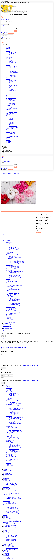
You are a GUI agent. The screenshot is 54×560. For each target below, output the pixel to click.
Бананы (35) (9, 242)
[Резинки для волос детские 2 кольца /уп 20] (18, 209)
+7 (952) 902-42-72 (5, 19)
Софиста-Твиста (10, 129)
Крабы (8, 79)
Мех (7, 95)
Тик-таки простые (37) (14, 313)
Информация (6, 150)
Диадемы (11, 61)
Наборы (8, 96)
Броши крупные (13, 53)
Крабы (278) (9, 270)
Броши (8, 51)
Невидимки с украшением (12, 104)
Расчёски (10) (9, 296)
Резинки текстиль (13, 124)
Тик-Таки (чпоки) (10, 132)
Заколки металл (12, 75)
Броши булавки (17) (13, 247)
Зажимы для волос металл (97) (16, 261)
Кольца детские (10, 77)
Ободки (8, 105)
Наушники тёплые (11, 98)
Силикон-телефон (13, 127)
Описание (5, 234)
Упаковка (8, 137)
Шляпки (8, 141)
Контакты (5, 152)
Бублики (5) (9, 251)
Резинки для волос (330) (12, 298)
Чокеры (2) (8, 317)
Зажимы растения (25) (14, 263)
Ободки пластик (13, 108)
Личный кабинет (5, 2)
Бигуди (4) (8, 243)
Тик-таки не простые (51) (15, 312)
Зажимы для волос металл (12, 68)
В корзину (38, 232)
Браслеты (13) (9, 244)
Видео (4, 236)
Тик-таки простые (13, 136)
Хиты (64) (5, 323)
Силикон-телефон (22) (14, 305)
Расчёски (8, 115)
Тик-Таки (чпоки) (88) (11, 310)
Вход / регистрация (5, 25)
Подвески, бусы (10, 113)
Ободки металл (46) (13, 288)
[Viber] (1, 336)
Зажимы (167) (9, 258)
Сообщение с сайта (5, 24)
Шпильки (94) (9, 319)
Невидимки (9, 99)
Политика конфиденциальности (8, 347)
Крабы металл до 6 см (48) (15, 274)
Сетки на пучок (10, 128)
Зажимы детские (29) (14, 260)
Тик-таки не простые (12, 134)
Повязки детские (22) (14, 293)
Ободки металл (12, 107)
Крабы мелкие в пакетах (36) (16, 271)
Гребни (8, 58)
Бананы (8, 47)
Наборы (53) (9, 280)
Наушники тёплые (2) (11, 281)
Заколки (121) (9, 265)
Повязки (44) (9, 290)
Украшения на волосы (12, 63)
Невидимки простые (12, 101)
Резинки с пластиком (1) (15, 301)
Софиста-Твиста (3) (11, 308)
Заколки (8, 73)
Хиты (4, 146)
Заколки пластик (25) (14, 267)
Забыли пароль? (4, 32)
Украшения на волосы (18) (15, 257)
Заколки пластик (13, 76)
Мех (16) (8, 279)
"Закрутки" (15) (13, 321)
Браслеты (8, 49)
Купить (2, 382)
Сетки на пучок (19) (11, 307)
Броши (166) (9, 246)
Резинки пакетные (11, 119)
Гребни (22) (9, 253)
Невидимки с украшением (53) (16, 285)
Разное (8, 114)
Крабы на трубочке (11, 88)
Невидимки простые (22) (15, 284)
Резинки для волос (11, 117)
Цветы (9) (8, 315)
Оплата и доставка (7, 151)
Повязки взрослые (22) (14, 291)
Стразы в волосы (10, 131)
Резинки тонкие (13, 126)
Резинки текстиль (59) (14, 303)
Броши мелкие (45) (13, 249)
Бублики (8, 56)
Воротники (9, 57)
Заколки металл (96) (14, 266)
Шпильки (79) (12, 322)
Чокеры (8, 140)
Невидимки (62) (10, 282)
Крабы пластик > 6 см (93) (15, 276)
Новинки (5, 147)
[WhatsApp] (5, 336)
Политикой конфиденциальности (30, 365)
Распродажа (6, 148)
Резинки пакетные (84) (14, 299)
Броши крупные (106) (14, 248)
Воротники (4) (9, 252)
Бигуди (8, 48)
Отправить (3, 367)
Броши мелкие (12, 54)
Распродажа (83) (7, 326)
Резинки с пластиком (11, 123)
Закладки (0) (12, 2)
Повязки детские (13, 112)
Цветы (8, 138)
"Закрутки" (11, 143)
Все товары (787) (7, 324)
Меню (2, 42)
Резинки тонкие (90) (14, 304)
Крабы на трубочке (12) (14, 275)
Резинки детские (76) (14, 300)
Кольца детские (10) (11, 268)
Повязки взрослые (13, 110)
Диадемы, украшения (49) (12, 254)
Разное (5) (8, 295)
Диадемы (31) (12, 256)
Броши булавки (12, 52)
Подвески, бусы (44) (11, 294)
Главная (5, 44)
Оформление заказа (24, 2)
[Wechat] (3, 336)
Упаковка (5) (9, 314)
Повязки (8, 109)
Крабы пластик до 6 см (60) (15, 277)
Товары (5, 46)
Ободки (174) (9, 286)
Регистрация (11, 33)
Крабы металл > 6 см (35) (15, 272)
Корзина (17, 2)
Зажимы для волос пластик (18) (16, 262)
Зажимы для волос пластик (12, 70)
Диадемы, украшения (11, 60)
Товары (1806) (6, 240)
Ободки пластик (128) (14, 289)
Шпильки (8, 142)
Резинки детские (13, 121)
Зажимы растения (13, 72)
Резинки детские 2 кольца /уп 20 (11, 173)
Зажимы (8, 65)
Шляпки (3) (9, 318)
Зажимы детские (13, 66)
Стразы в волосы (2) (11, 309)
